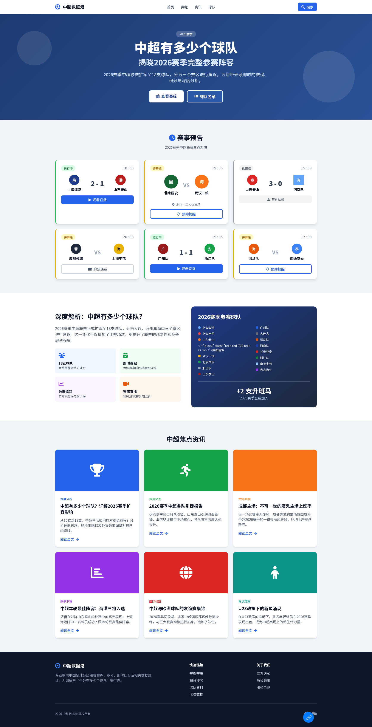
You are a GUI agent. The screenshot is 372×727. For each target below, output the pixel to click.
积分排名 (196, 680)
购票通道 (100, 269)
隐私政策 (263, 680)
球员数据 (196, 694)
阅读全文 (67, 539)
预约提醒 (189, 214)
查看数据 (278, 199)
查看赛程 (169, 96)
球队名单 (207, 96)
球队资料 (196, 687)
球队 (211, 6)
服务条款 (263, 687)
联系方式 (263, 673)
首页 (170, 6)
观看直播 (100, 199)
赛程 (184, 6)
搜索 (310, 6)
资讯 (198, 6)
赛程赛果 (196, 673)
